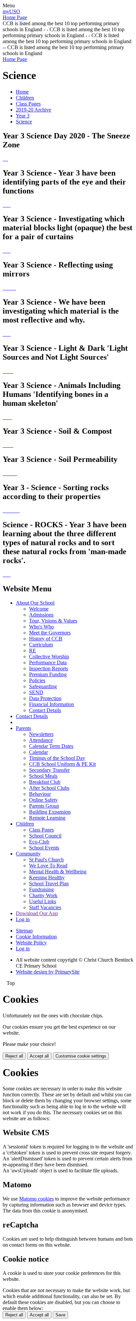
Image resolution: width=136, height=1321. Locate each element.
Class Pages (28, 104)
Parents (23, 728)
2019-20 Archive (33, 109)
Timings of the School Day (57, 758)
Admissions (41, 615)
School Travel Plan (49, 883)
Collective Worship (49, 656)
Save (60, 1314)
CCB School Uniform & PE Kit (62, 764)
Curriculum (41, 644)
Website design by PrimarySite (48, 972)
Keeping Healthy (47, 877)
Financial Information (51, 704)
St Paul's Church (46, 859)
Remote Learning (47, 818)
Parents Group (44, 806)
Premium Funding (48, 674)
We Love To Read (48, 865)
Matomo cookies (36, 1199)
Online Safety (43, 800)
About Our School (35, 603)
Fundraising (41, 889)
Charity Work (43, 895)
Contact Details (45, 710)
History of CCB (45, 638)
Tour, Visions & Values (53, 621)
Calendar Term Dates (51, 746)
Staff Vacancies (45, 907)
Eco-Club (39, 841)
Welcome (39, 609)
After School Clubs (49, 788)
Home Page (15, 17)
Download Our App (37, 913)
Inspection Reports (48, 668)
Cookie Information (36, 936)
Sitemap (24, 930)
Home (22, 92)
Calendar (38, 752)
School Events (44, 847)
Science (24, 121)
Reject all (14, 1056)
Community (28, 853)
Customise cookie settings (80, 1056)
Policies (37, 680)
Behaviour (40, 794)
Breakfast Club (44, 782)
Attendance (41, 740)
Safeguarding (43, 686)
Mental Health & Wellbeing (57, 871)
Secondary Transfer (49, 770)
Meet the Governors (50, 632)
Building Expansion (50, 812)
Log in (23, 919)
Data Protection (45, 698)
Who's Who (41, 626)
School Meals (43, 776)
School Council (45, 836)
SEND (36, 692)
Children (25, 98)
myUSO (11, 11)
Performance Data (48, 662)
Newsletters (41, 734)
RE (32, 650)
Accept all (39, 1056)
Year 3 (22, 115)
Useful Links (42, 901)
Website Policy (31, 942)
